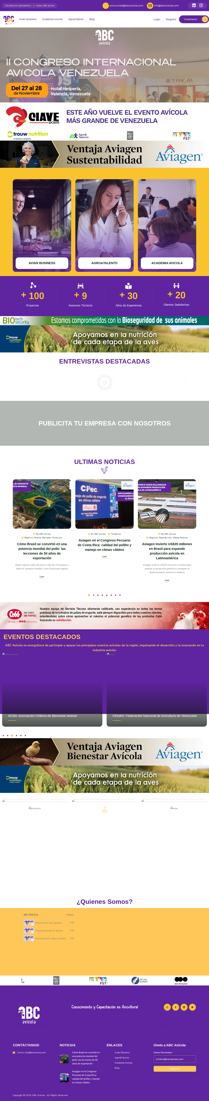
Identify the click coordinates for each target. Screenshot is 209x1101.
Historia (37, 537)
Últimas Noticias (180, 537)
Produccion (57, 537)
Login (156, 19)
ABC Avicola (45, 534)
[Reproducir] (104, 382)
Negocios (28, 537)
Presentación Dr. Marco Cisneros (50, 938)
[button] (24, 382)
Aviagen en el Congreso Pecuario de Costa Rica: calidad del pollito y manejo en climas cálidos (104, 545)
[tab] (48, 923)
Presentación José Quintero (48, 923)
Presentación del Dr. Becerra (49, 930)
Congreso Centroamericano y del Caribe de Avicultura (152, 716)
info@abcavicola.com (35, 1052)
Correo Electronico (163, 1052)
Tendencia (116, 534)
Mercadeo (46, 537)
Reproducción (165, 537)
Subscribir (175, 1069)
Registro (171, 19)
